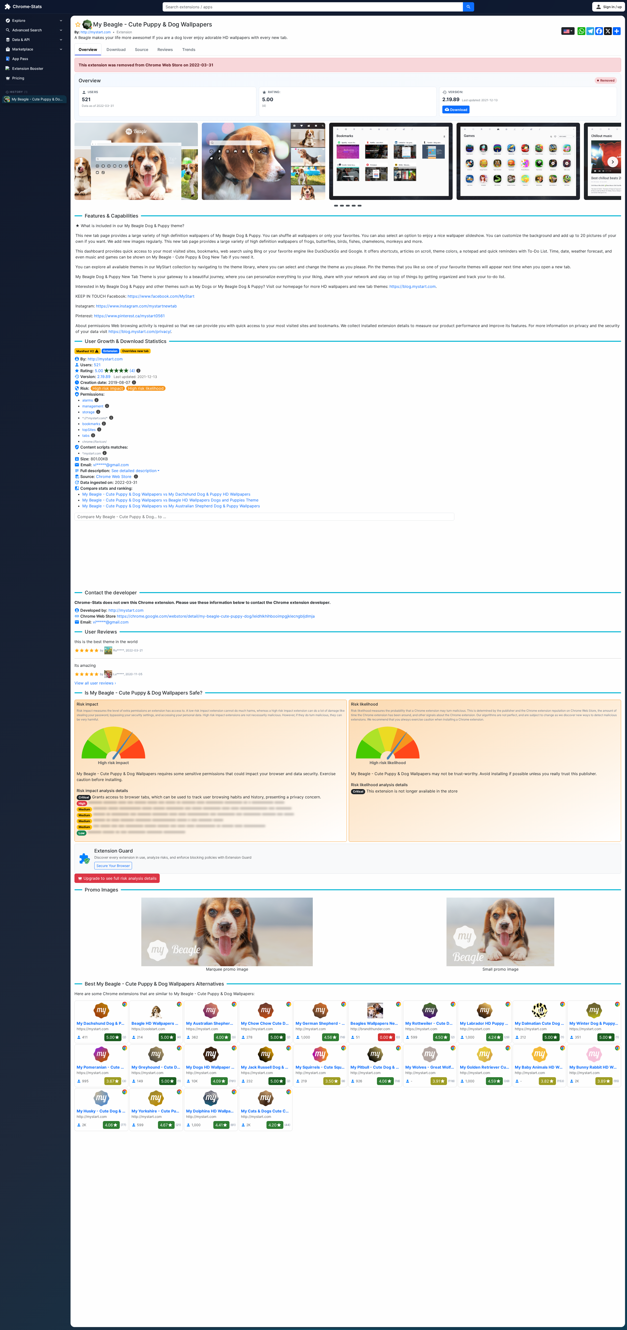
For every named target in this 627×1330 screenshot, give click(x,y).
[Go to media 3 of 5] (348, 205)
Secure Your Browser (113, 866)
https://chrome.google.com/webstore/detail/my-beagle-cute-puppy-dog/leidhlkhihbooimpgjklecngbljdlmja (216, 616)
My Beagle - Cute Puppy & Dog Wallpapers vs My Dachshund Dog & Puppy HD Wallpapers (166, 494)
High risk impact (108, 388)
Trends (188, 49)
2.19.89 (103, 376)
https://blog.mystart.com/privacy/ (140, 331)
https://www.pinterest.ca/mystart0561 (129, 315)
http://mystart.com (96, 32)
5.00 (115, 370)
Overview (88, 49)
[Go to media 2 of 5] (342, 205)
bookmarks (91, 424)
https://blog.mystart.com (412, 286)
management (92, 406)
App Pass (20, 59)
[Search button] (468, 7)
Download (116, 49)
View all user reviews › (95, 683)
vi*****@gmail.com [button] (111, 464)
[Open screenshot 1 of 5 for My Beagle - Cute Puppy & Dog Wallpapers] (136, 161)
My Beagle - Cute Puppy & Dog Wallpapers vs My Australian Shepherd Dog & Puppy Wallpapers (171, 505)
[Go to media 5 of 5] (359, 205)
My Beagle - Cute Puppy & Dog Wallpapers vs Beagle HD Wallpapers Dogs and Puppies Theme (170, 500)
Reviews (165, 49)
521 (97, 364)
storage (88, 412)
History (19, 92)
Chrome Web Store (113, 476)
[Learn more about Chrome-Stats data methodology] (135, 476)
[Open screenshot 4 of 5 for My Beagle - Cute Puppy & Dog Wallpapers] (518, 161)
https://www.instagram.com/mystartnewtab (136, 306)
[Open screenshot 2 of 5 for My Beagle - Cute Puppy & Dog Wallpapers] (263, 161)
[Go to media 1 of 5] (336, 205)
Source (141, 49)
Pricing (18, 78)
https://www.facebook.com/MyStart (161, 296)
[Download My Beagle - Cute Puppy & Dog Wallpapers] (528, 101)
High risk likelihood (146, 388)
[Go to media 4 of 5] (354, 205)
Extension (124, 32)
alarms (87, 400)
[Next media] (612, 162)
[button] (608, 7)
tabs (85, 435)
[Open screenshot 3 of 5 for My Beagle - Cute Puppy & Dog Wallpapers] (391, 161)
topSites (89, 429)
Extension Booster (27, 68)
